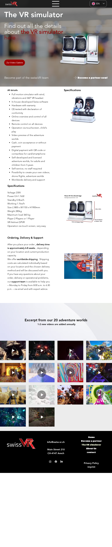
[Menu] (55, 3)
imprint (91, 467)
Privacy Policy (91, 463)
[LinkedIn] (61, 461)
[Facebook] (55, 461)
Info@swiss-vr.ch (56, 442)
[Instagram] (50, 461)
